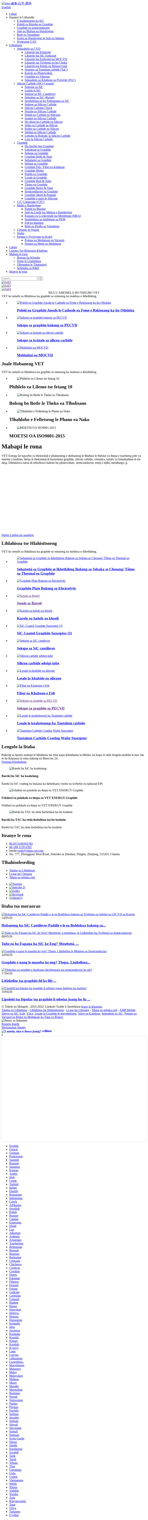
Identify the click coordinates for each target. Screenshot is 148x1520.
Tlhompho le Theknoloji (32, 264)
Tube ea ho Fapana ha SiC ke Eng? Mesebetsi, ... (40, 944)
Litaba (13, 247)
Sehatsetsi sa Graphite (38, 160)
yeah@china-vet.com (30, 850)
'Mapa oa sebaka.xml (22, 877)
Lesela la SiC (33, 90)
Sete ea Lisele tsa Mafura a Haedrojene (48, 212)
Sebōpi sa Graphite (36, 163)
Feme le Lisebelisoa (29, 261)
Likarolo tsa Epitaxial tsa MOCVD (46, 59)
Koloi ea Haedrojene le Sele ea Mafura (40, 38)
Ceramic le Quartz (28, 229)
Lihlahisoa (15, 45)
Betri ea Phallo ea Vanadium (42, 226)
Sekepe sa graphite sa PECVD (41, 708)
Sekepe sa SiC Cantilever (40, 94)
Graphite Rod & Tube (38, 181)
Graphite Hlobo (34, 170)
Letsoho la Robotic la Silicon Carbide (47, 135)
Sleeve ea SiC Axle (13, 1013)
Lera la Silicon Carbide (39, 139)
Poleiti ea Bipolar (35, 209)
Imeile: (13, 850)
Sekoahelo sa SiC (112, 1013)
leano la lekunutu (91, 1006)
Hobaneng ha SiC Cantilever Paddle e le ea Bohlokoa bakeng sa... (54, 925)
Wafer (20, 233)
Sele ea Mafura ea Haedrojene (35, 31)
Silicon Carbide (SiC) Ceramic (35, 83)
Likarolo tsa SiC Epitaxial (40, 55)
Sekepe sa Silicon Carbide (40, 104)
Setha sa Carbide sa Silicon (41, 125)
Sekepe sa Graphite (36, 153)
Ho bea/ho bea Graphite (39, 146)
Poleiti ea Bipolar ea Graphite (35, 24)
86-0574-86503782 (21, 843)
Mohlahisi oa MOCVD (35, 355)
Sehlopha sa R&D (28, 268)
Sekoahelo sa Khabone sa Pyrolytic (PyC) (50, 80)
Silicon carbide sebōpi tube (38, 663)
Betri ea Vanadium (28, 34)
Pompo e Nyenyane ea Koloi (34, 236)
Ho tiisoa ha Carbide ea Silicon (43, 121)
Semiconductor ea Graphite (41, 191)
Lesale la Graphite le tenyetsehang (55, 1013)
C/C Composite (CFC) (31, 202)
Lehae (13, 13)
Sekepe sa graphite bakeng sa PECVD (47, 325)
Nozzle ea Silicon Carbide (40, 111)
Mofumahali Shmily (14, 1027)
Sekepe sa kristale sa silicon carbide (44, 340)
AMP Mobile (127, 1010)
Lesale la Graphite (36, 177)
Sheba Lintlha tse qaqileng (18, 535)
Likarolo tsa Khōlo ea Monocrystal (46, 66)
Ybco (29, 1013)
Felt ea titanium (34, 222)
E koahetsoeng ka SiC (30, 20)
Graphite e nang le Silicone (41, 198)
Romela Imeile (10, 1024)
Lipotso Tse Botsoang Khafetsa (28, 250)
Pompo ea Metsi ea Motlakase (43, 243)
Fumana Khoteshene (14, 761)
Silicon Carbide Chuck (38, 108)
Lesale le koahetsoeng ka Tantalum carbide (51, 723)
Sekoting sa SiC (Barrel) (39, 97)
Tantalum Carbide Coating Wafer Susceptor (52, 738)
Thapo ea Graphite (36, 184)
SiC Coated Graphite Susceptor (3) (44, 633)
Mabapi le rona (18, 254)
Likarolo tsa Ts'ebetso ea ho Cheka (46, 62)
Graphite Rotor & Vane (39, 188)
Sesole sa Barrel (29, 603)
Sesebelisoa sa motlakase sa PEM (45, 219)
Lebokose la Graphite (38, 149)
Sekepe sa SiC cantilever (36, 648)
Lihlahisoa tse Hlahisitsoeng (47, 1010)
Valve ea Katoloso (89, 1013)
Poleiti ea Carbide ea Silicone (42, 114)
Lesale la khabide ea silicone (39, 678)
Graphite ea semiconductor (33, 27)
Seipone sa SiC (34, 87)
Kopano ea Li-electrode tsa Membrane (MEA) (53, 215)
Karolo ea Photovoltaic (39, 73)
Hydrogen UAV (27, 41)
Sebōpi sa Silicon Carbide (40, 132)
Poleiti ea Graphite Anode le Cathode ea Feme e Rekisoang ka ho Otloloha (75, 310)
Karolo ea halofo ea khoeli (38, 618)
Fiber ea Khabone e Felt (36, 693)
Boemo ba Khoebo (28, 257)
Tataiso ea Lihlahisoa (22, 870)
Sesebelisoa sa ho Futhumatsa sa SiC (47, 101)
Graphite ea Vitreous (37, 76)
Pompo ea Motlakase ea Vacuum (44, 240)
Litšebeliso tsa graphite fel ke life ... (29, 981)
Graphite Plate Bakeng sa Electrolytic (46, 588)
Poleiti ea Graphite (36, 174)
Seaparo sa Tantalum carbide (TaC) (46, 69)
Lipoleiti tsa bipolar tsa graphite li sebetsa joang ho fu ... (46, 999)
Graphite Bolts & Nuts (38, 156)
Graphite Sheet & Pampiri (40, 195)
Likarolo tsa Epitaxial (38, 52)
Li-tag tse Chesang (20, 874)
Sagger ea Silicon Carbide (40, 118)
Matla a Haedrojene (29, 205)
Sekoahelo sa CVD (28, 48)
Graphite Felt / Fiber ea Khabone (45, 167)
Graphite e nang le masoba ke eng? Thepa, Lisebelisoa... (46, 962)
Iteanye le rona (18, 271)
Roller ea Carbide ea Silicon (42, 128)
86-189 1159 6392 (20, 847)
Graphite (22, 142)
